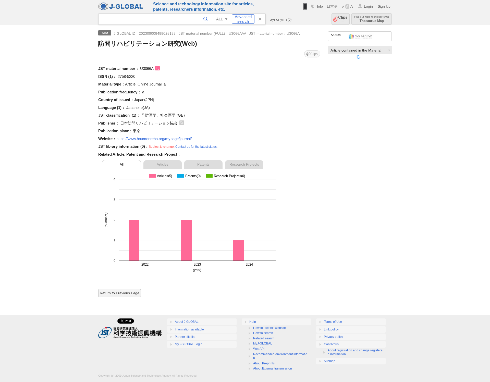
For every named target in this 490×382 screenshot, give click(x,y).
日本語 (332, 6)
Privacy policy (333, 337)
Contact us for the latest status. (196, 147)
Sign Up (384, 6)
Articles (162, 164)
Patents (203, 164)
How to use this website (269, 328)
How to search (263, 333)
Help (319, 6)
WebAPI (258, 349)
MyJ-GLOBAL (262, 343)
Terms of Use (333, 322)
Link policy (331, 329)
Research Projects (244, 164)
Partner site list (185, 337)
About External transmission (272, 368)
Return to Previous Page (119, 293)
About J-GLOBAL (187, 322)
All (122, 164)
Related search (263, 338)
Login (368, 6)
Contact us (331, 344)
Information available (189, 329)
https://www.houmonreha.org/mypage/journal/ (154, 139)
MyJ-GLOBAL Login (188, 344)
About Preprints (264, 363)
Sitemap (329, 361)
